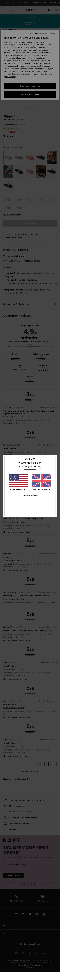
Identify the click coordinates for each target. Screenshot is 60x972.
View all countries (30, 496)
